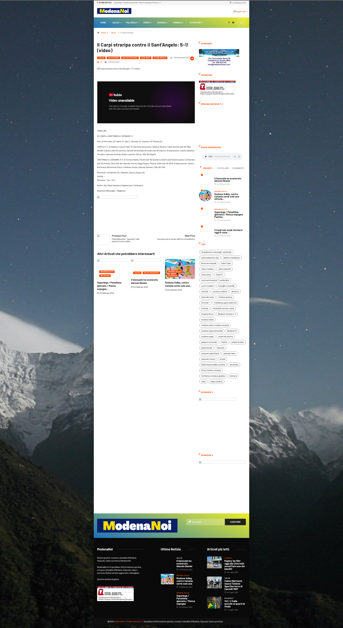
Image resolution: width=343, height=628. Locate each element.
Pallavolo (131, 23)
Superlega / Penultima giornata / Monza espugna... (177, 285)
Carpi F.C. (219, 275)
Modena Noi (119, 621)
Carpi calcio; (206, 275)
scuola (222, 359)
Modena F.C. (232, 331)
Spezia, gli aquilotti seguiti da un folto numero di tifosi (135, 3)
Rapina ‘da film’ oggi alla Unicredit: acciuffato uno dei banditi (234, 564)
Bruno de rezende (208, 263)
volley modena (216, 382)
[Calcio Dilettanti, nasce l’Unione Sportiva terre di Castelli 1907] (214, 582)
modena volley (207, 337)
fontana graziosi (225, 297)
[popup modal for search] (241, 22)
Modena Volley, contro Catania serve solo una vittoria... (226, 196)
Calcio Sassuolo (117, 273)
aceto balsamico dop (210, 258)
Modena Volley (140, 272)
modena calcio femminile (212, 331)
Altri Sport (196, 23)
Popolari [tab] (223, 168)
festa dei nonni (207, 297)
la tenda (204, 308)
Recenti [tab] (207, 168)
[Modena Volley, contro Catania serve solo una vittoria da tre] (167, 579)
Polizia (224, 342)
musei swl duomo (225, 337)
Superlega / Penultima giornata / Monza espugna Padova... (228, 214)
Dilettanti (145, 58)
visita (203, 382)
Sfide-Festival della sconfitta (213, 365)
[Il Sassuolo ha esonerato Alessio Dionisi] (167, 561)
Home (103, 23)
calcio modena (207, 269)
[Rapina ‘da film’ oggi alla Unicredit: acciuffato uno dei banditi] (214, 562)
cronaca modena (219, 291)
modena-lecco (207, 314)
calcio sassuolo (224, 269)
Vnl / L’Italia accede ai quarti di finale (234, 604)
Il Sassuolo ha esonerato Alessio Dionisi (227, 179)
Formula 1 (178, 23)
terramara (234, 365)
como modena (207, 286)
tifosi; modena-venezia (211, 370)
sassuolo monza (208, 359)
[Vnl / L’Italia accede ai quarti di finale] (214, 602)
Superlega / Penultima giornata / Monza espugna (185, 599)
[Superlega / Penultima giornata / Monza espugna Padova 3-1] (167, 596)
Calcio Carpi (113, 58)
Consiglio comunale (226, 286)
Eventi (146, 23)
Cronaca (161, 23)
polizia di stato (238, 342)
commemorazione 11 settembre (215, 280)
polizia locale (206, 348)
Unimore (233, 376)
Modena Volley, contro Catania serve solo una (184, 581)
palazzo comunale (209, 342)
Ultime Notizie (160, 58)
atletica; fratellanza (231, 258)
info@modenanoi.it (134, 621)
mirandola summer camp (223, 308)
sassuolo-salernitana (210, 353)
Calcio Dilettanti (130, 58)
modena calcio (207, 320)
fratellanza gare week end (225, 303)
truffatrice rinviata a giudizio (213, 376)
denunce (235, 291)
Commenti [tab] (238, 168)
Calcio (115, 23)
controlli (204, 291)
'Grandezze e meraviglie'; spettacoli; (216, 252)
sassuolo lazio (229, 353)
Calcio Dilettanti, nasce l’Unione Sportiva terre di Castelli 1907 (233, 584)
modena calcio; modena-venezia (215, 325)
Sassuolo (220, 348)
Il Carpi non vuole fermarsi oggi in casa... (228, 231)
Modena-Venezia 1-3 (227, 314)
